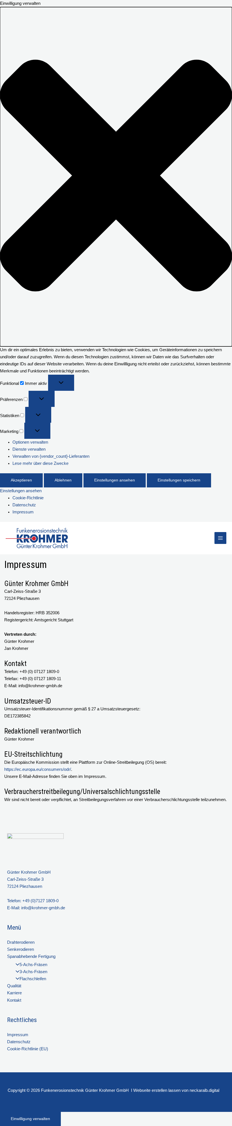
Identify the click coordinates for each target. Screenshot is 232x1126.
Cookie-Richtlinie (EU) (27, 1049)
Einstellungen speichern (179, 480)
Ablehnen (63, 480)
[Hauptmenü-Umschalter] (220, 538)
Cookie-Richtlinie (28, 498)
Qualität (14, 986)
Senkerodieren (20, 949)
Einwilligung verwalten (30, 1119)
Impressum (23, 512)
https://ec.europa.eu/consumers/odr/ (37, 769)
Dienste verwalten (29, 449)
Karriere (14, 993)
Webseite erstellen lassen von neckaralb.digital (176, 1090)
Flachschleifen (33, 979)
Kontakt (14, 1000)
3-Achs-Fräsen (33, 971)
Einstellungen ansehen (114, 480)
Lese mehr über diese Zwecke (40, 463)
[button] (116, 176)
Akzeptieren (21, 480)
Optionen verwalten (30, 442)
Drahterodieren (21, 942)
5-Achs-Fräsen (33, 964)
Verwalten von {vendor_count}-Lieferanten (50, 456)
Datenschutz (24, 505)
